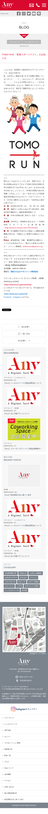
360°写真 (7, 730)
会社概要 (7, 774)
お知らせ (23, 573)
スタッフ (21, 582)
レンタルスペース (12, 590)
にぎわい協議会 (36, 573)
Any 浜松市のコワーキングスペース (24, 662)
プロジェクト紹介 (32, 586)
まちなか (23, 577)
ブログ (6, 762)
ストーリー (9, 586)
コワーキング (10, 582)
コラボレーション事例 (12, 743)
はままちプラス (11, 577)
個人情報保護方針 (10, 793)
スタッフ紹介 (33, 582)
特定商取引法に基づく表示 (14, 799)
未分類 (24, 590)
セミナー (7, 737)
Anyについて (9, 768)
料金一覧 (7, 755)
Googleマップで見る (38, 653)
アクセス (7, 780)
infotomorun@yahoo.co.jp (33, 246)
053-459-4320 (26, 671)
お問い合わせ (9, 787)
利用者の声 (8, 749)
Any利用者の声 (10, 573)
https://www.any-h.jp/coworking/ (18, 285)
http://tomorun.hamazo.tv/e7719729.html (21, 228)
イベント (33, 577)
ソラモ (19, 586)
